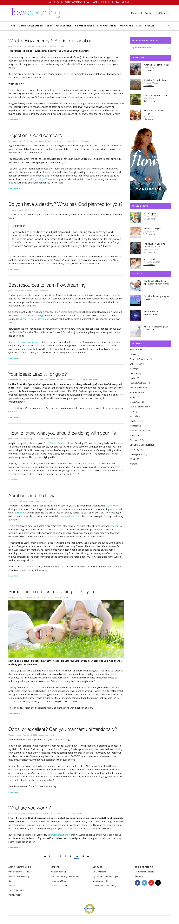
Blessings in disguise (152, 228)
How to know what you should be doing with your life (62, 433)
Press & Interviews (16, 890)
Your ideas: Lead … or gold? (37, 374)
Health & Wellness (138, 383)
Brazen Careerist (58, 443)
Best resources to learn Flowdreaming (47, 285)
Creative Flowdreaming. (30, 315)
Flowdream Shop (58, 881)
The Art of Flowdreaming (35, 318)
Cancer (133, 354)
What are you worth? (29, 807)
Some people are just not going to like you (51, 591)
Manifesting (135, 421)
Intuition (133, 397)
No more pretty (150, 213)
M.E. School (135, 416)
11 (83, 856)
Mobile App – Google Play (104, 885)
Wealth (46, 813)
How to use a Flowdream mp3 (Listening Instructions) (156, 282)
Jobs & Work (13, 141)
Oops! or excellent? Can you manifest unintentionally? (62, 729)
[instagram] (158, 883)
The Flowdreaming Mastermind (64, 876)
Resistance (59, 141)
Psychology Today (42, 179)
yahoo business (28, 467)
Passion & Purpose (45, 141)
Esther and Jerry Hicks (68, 516)
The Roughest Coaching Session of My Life (154, 245)
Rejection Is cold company (35, 135)
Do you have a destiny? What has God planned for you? (65, 204)
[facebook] (137, 883)
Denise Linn (19, 512)
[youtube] (151, 883)
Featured (134, 373)
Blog (10, 881)
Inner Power (135, 392)
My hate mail (149, 259)
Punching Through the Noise (156, 64)
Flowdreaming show (59, 834)
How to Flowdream (16, 46)
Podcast (133, 435)
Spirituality (29, 46)
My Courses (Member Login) (105, 876)
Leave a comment (56, 46)
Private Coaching (58, 871)
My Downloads (99, 871)
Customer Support (145, 871)
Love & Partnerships (28, 141)
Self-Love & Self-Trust (140, 444)
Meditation (135, 425)
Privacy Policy (14, 894)
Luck (132, 411)
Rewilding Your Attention (154, 80)
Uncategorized (14, 735)
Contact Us (142, 876)
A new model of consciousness (150, 313)
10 (76, 856)
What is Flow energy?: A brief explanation (50, 40)
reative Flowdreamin (29, 342)
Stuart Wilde (112, 505)
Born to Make (136, 349)
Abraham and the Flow (31, 495)
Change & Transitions (139, 359)
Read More (13, 119)
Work (132, 463)
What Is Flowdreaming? (19, 876)
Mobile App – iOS (100, 881)
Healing (133, 378)
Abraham (114, 525)
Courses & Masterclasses (62, 885)
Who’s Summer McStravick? (20, 871)
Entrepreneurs (14, 379)
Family (24, 379)
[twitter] (144, 883)
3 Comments (86, 141)
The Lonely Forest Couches (155, 95)
